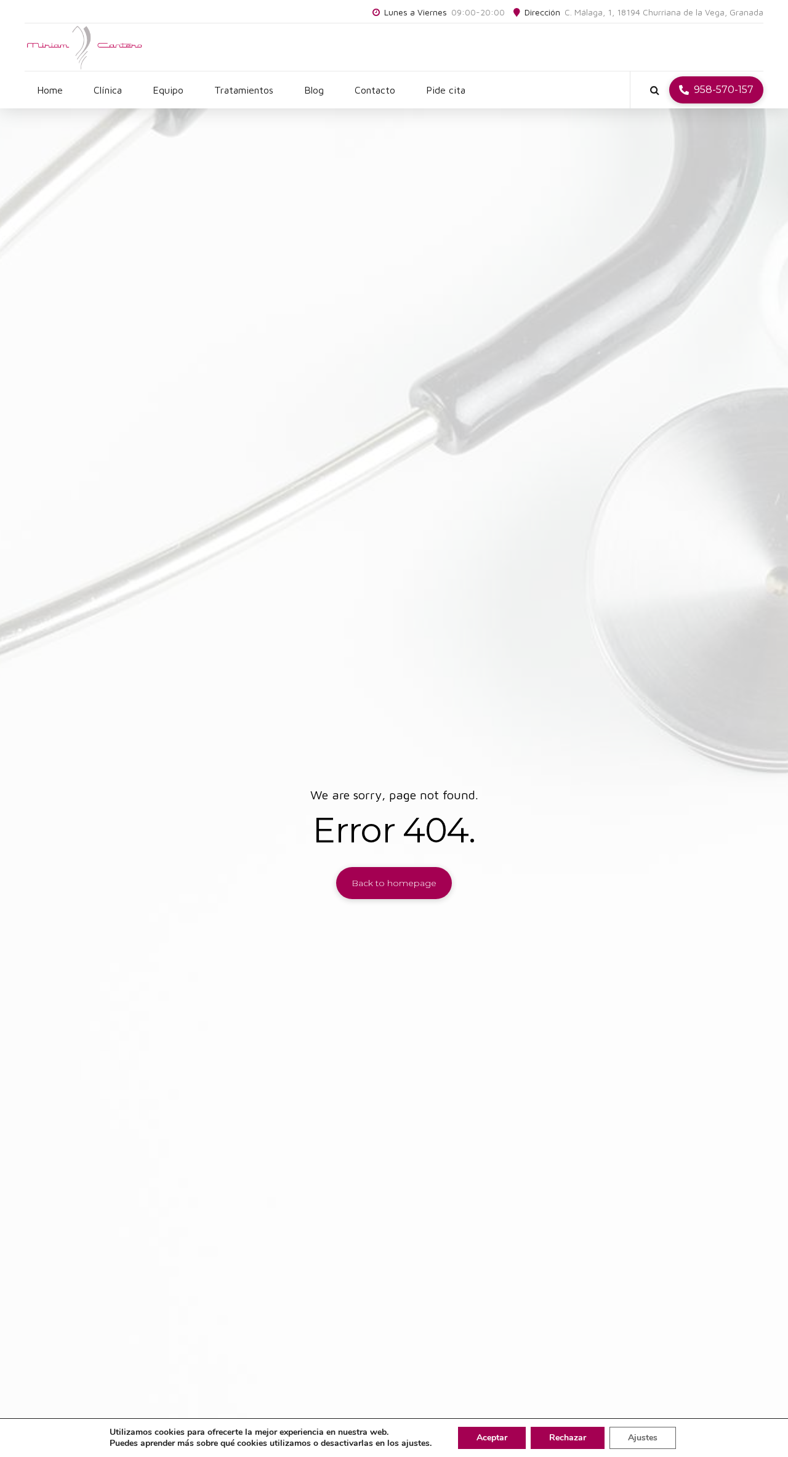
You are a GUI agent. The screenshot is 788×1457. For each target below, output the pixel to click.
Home (50, 89)
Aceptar (491, 1437)
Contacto (375, 89)
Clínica (108, 89)
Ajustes (642, 1437)
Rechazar (567, 1437)
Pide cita (445, 89)
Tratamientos (243, 89)
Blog (314, 89)
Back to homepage (394, 883)
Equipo (168, 89)
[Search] (654, 90)
